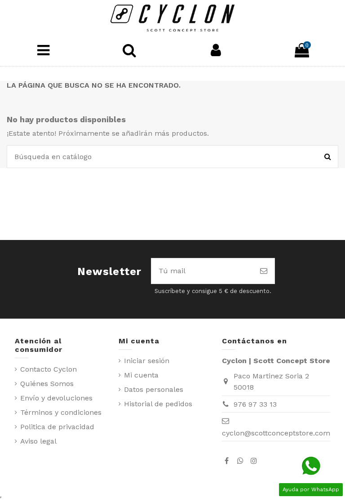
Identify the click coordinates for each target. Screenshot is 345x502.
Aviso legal (38, 441)
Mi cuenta (141, 375)
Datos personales (153, 389)
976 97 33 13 (255, 404)
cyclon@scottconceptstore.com (276, 433)
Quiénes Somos (47, 383)
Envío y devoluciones (56, 398)
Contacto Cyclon (48, 369)
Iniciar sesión (146, 360)
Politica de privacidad (57, 426)
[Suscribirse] (263, 271)
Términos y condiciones (61, 412)
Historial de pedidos (158, 404)
